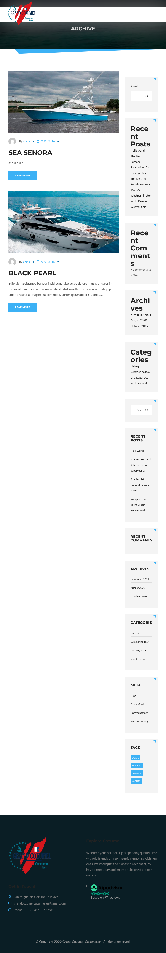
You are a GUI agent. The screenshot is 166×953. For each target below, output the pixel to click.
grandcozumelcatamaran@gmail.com (40, 903)
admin (27, 141)
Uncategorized (139, 377)
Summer (136, 773)
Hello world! (138, 150)
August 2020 (139, 320)
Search (135, 86)
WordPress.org (139, 721)
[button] (124, 891)
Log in (134, 695)
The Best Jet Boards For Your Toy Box (140, 184)
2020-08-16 (47, 141)
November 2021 (141, 314)
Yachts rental (139, 383)
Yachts (136, 781)
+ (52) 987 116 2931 (39, 909)
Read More (22, 175)
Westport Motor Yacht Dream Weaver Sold (141, 201)
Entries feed (137, 704)
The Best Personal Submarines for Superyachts (141, 465)
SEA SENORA (30, 153)
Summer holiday (140, 372)
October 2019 (139, 326)
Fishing (135, 366)
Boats (135, 757)
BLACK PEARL (32, 273)
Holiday (137, 765)
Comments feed (139, 712)
